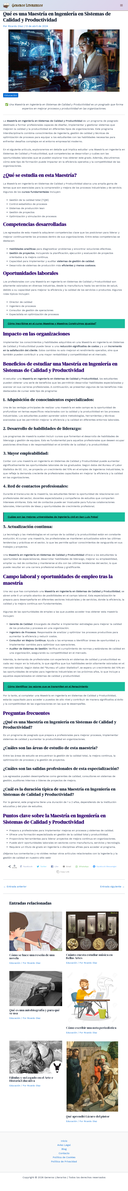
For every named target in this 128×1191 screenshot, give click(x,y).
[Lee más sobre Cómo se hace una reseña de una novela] (35, 930)
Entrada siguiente (112, 886)
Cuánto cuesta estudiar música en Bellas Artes (89, 956)
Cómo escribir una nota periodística (91, 1028)
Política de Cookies (64, 1157)
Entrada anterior (15, 886)
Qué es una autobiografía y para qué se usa (34, 1011)
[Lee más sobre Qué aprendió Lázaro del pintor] (92, 1076)
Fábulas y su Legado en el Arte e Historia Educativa (31, 1079)
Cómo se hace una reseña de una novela (31, 956)
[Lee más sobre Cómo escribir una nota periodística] (92, 997)
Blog (64, 1149)
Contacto (64, 1153)
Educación (10, 95)
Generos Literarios (27, 5)
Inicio (64, 1140)
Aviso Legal (64, 1144)
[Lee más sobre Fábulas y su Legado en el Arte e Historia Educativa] (35, 1056)
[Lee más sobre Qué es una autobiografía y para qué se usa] (35, 988)
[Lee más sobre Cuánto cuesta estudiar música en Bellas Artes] (92, 930)
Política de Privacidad (64, 1161)
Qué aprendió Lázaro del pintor (88, 1116)
